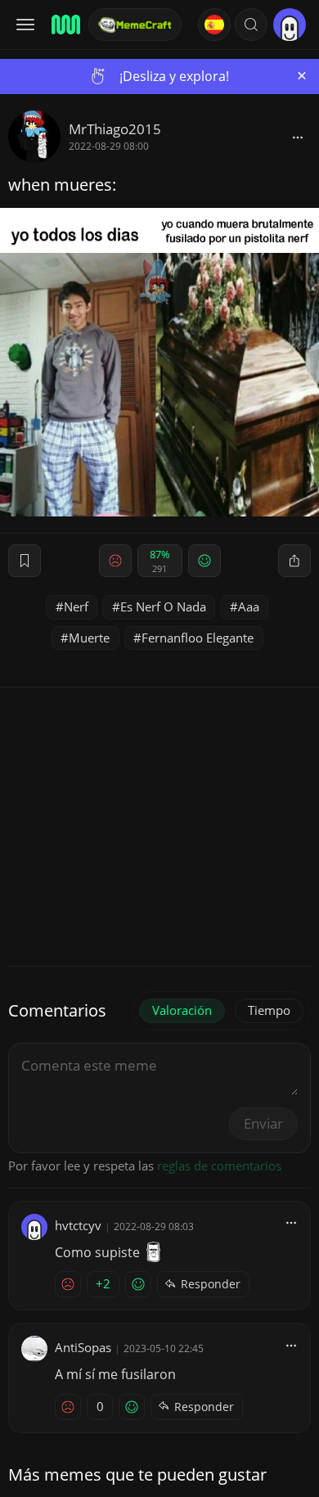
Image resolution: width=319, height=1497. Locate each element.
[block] (298, 137)
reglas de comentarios (219, 1165)
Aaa (248, 606)
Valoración (182, 1010)
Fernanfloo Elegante (198, 637)
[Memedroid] (64, 24)
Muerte (89, 637)
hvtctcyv (78, 1225)
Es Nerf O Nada (163, 606)
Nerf (76, 606)
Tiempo (269, 1010)
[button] (251, 24)
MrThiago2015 (115, 128)
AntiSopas (83, 1347)
